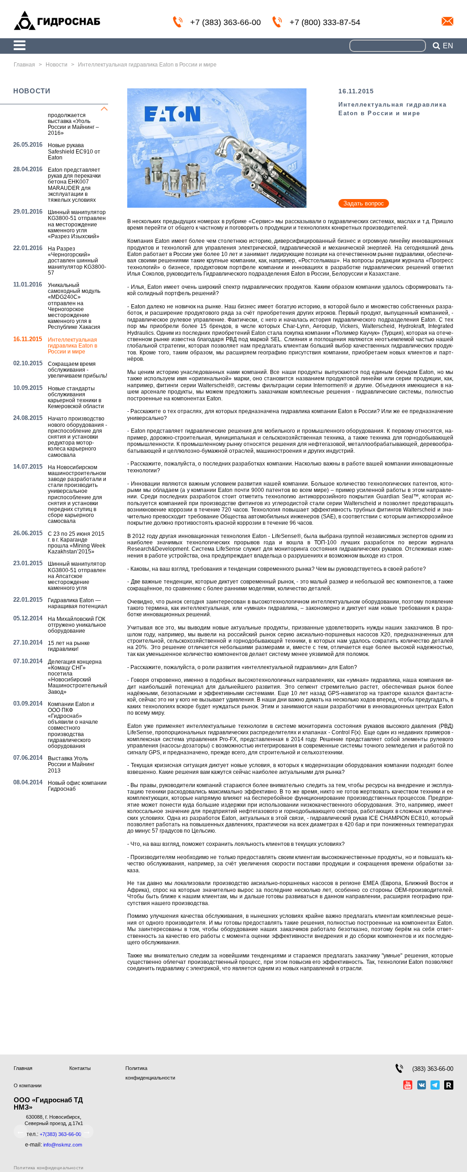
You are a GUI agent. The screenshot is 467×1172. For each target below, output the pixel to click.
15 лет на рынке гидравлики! (69, 646)
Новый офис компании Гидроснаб (77, 786)
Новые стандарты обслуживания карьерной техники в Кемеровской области (76, 397)
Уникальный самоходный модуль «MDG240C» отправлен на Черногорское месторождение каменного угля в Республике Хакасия (74, 306)
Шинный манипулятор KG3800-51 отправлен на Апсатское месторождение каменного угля (77, 576)
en (448, 46)
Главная (23, 1068)
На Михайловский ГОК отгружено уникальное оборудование (77, 625)
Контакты (80, 1068)
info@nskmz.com (447, 21)
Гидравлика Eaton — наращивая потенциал (77, 603)
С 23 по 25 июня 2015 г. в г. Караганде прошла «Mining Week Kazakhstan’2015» (76, 543)
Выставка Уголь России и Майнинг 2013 (71, 764)
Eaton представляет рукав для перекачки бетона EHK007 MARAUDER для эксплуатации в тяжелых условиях (74, 185)
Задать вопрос (363, 203)
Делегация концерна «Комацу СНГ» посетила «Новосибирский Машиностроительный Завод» (77, 677)
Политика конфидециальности (48, 1167)
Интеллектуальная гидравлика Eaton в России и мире (72, 346)
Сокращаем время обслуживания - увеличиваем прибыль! (77, 370)
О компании (28, 1085)
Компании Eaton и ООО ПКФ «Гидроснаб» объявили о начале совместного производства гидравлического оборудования (73, 725)
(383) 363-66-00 (432, 1068)
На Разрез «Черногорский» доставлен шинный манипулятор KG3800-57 (77, 261)
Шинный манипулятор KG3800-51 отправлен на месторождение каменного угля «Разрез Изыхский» (77, 224)
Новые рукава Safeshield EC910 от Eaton (74, 151)
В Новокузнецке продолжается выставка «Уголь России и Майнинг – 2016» (73, 121)
